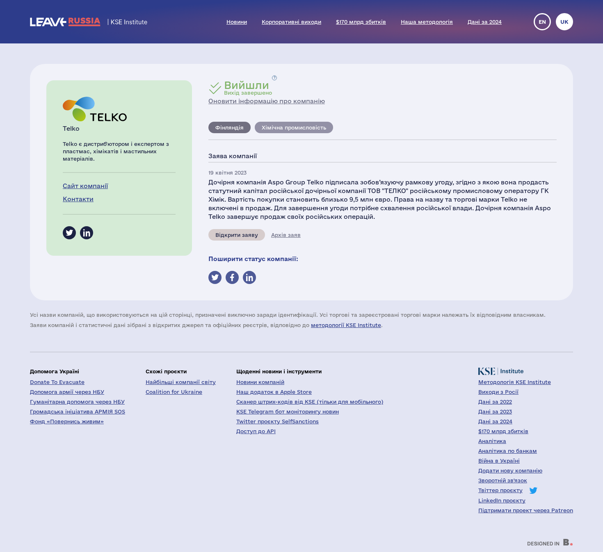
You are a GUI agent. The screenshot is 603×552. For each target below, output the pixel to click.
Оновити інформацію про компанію (266, 101)
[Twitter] (69, 232)
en (542, 22)
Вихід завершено (248, 87)
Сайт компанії (85, 185)
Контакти (78, 198)
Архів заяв (286, 235)
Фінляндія (229, 127)
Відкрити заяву (236, 235)
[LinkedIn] (86, 232)
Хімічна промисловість (294, 127)
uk (564, 22)
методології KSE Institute (346, 325)
